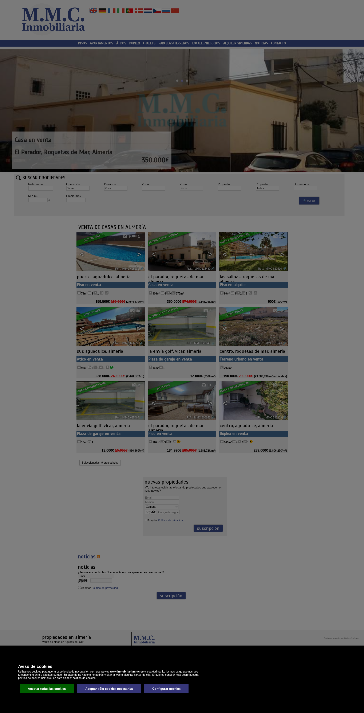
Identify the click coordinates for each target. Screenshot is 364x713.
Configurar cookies (166, 688)
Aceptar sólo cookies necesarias (109, 688)
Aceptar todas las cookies (47, 688)
